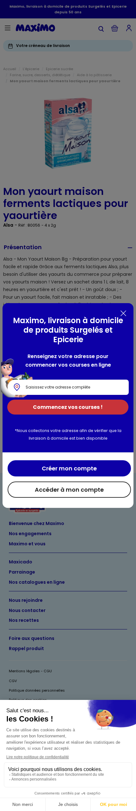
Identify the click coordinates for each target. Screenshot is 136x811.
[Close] (123, 313)
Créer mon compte (69, 468)
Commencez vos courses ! (68, 407)
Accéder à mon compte (69, 490)
